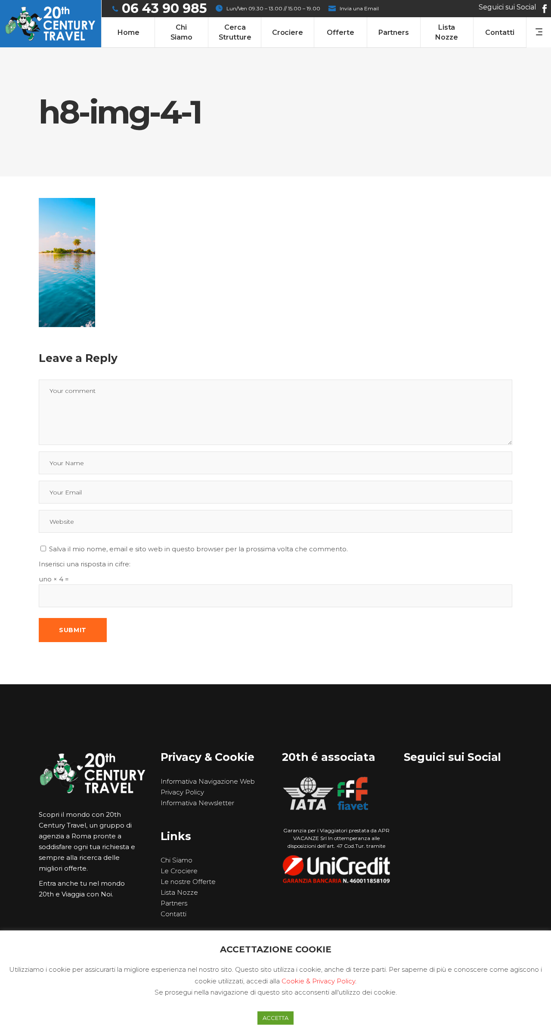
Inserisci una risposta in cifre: (84, 564)
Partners (174, 903)
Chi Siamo (176, 860)
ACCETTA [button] (275, 1017)
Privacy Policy (182, 792)
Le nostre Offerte (188, 882)
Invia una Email (359, 8)
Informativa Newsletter (197, 803)
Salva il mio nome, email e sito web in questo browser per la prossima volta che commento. (198, 549)
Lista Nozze (179, 892)
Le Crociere (179, 871)
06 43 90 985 (164, 8)
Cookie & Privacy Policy (318, 981)
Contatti (173, 914)
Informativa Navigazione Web (208, 781)
